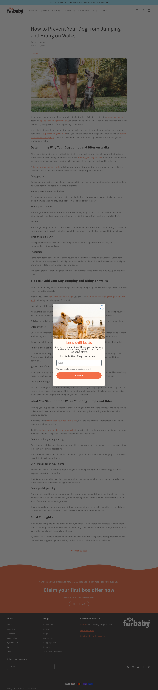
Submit (79, 375)
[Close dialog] (102, 307)
